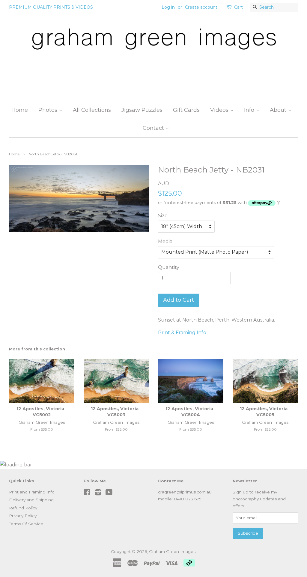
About (279, 110)
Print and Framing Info (32, 492)
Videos (220, 110)
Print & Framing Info (182, 332)
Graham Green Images (172, 551)
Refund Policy (23, 507)
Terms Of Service (26, 523)
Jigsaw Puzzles (141, 110)
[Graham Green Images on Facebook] (87, 493)
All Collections (92, 110)
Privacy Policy (23, 515)
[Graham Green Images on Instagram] (98, 493)
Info (250, 110)
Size (163, 215)
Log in (168, 7)
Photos (48, 110)
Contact (154, 128)
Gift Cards (186, 110)
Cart (238, 7)
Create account (201, 7)
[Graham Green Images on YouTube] (109, 493)
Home (19, 110)
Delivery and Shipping (31, 499)
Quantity (168, 267)
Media (165, 241)
